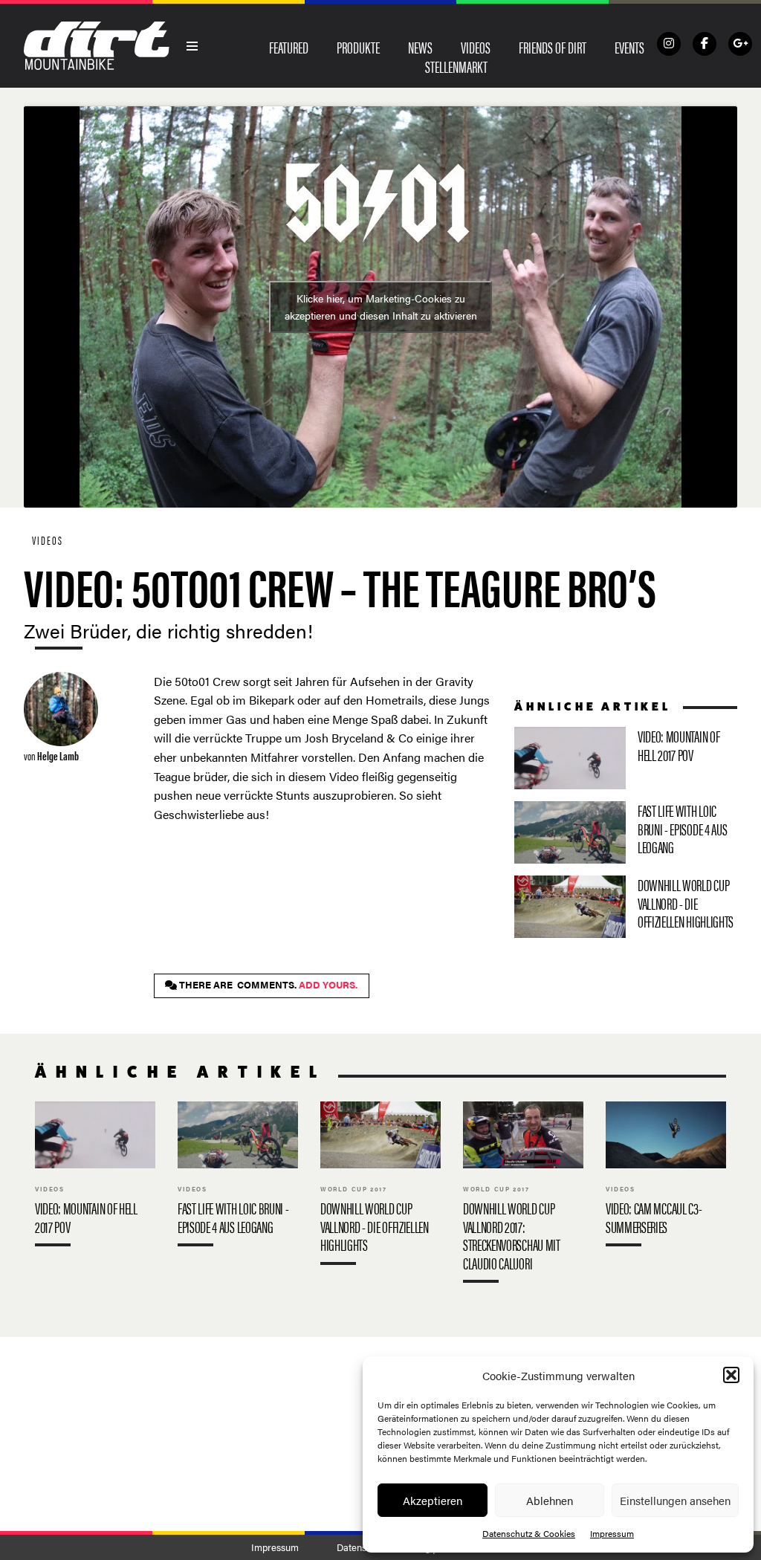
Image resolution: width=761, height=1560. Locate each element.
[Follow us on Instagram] (669, 44)
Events (629, 47)
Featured (288, 47)
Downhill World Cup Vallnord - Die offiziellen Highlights (625, 907)
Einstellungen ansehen (675, 1500)
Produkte (358, 47)
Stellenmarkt (456, 66)
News (420, 47)
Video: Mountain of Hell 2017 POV (625, 758)
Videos (475, 47)
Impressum (612, 1533)
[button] (731, 1375)
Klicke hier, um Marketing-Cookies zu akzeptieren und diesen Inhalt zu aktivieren (381, 307)
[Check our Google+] (740, 44)
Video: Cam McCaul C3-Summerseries (666, 1177)
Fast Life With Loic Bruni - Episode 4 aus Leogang (625, 832)
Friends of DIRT (552, 47)
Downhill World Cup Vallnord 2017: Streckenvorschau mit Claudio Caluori (523, 1195)
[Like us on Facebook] (704, 44)
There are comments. (267, 984)
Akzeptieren (432, 1500)
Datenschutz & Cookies (528, 1533)
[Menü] (192, 46)
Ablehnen (549, 1500)
